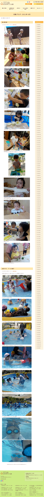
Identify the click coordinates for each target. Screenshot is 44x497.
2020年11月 (39, 159)
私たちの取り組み (25, 9)
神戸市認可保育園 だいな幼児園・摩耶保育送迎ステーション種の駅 (36, 486)
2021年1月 (38, 155)
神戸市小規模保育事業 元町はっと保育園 (35, 488)
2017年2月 (38, 244)
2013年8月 (38, 326)
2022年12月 (39, 110)
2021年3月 (38, 152)
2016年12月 (39, 248)
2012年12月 (39, 342)
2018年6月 (38, 212)
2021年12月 (39, 134)
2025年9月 (38, 46)
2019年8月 (38, 185)
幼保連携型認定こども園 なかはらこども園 (21, 485)
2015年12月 (39, 271)
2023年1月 (38, 108)
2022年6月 (38, 122)
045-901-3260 (4, 478)
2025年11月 (39, 42)
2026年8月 (38, 24)
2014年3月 (38, 312)
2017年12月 (39, 224)
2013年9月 (38, 324)
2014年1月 (38, 316)
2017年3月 (38, 242)
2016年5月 (38, 261)
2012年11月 (39, 344)
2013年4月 (38, 334)
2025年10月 (39, 44)
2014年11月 (39, 297)
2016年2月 (38, 267)
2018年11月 (39, 202)
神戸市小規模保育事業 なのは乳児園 (20, 488)
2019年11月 (39, 179)
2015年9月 (38, 277)
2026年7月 (38, 26)
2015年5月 (38, 285)
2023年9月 (38, 93)
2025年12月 (39, 40)
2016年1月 (38, 269)
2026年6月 (38, 28)
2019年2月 (38, 197)
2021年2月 (38, 153)
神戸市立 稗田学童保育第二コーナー (20, 493)
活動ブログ (32, 8)
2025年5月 (38, 54)
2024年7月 (38, 73)
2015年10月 (39, 275)
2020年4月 (38, 169)
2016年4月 (38, 263)
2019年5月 (38, 191)
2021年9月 (38, 140)
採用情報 (29, 4)
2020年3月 (38, 171)
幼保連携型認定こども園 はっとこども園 (6, 485)
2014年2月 (38, 314)
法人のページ (39, 8)
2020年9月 (38, 163)
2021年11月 (39, 136)
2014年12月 (39, 295)
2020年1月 (38, 175)
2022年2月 (38, 130)
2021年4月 (38, 150)
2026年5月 (38, 30)
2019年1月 (38, 199)
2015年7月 (38, 281)
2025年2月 (38, 59)
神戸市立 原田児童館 (18, 492)
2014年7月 (38, 304)
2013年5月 (38, 332)
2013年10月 (39, 322)
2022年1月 (38, 132)
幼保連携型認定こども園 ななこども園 (6, 487)
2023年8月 (38, 95)
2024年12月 (39, 63)
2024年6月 (38, 75)
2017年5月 (38, 238)
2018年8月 (38, 208)
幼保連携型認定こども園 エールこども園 (20, 487)
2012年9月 (38, 347)
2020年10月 (39, 161)
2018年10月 (39, 204)
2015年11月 (39, 273)
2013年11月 (39, 320)
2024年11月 (39, 65)
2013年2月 (38, 338)
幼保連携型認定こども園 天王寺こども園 (35, 487)
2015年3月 (38, 289)
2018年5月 (38, 214)
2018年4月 (38, 216)
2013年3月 (38, 336)
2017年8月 (38, 232)
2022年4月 (38, 126)
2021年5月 (38, 148)
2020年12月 (39, 157)
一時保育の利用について (11, 9)
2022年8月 (38, 118)
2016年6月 (38, 259)
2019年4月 (38, 193)
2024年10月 (39, 67)
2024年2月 (38, 83)
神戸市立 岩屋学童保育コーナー (33, 491)
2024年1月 (38, 85)
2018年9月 (38, 206)
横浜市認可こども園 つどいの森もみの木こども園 (36, 493)
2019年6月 (38, 189)
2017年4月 (38, 240)
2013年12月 (39, 318)
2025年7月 (38, 50)
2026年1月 (38, 38)
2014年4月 (38, 310)
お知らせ (18, 8)
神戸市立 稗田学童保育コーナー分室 (6, 493)
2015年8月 (38, 279)
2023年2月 (38, 106)
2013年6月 (38, 330)
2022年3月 (38, 128)
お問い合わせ (39, 3)
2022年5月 (38, 124)
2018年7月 (38, 210)
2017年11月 (39, 226)
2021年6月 (38, 146)
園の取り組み (14, 24)
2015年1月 (38, 293)
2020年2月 (38, 173)
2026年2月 (38, 36)
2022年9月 (38, 116)
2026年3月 (38, 34)
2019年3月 (38, 195)
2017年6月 (38, 236)
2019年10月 (39, 181)
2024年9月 (38, 69)
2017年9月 (38, 230)
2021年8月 (38, 142)
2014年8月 (38, 302)
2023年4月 (38, 103)
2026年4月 (38, 32)
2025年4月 (38, 56)
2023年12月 (39, 87)
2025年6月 (38, 52)
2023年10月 (39, 91)
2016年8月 (38, 255)
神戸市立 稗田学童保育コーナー (33, 492)
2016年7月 (38, 257)
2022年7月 (38, 120)
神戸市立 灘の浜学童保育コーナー (6, 492)
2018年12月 (39, 201)
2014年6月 (38, 306)
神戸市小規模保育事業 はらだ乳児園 (6, 488)
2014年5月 (38, 308)
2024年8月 (38, 71)
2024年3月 (38, 81)
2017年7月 (38, 234)
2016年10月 (39, 251)
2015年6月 (38, 283)
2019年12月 (39, 177)
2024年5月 (38, 77)
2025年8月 (38, 48)
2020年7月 (38, 167)
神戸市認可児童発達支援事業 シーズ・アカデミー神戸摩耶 (22, 490)
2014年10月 (39, 299)
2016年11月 (39, 250)
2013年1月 (38, 340)
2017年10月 (39, 228)
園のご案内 (4, 8)
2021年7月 (38, 144)
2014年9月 (38, 300)
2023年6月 (38, 99)
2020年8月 (38, 165)
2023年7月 (38, 97)
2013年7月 (38, 328)
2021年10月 (39, 138)
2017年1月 (38, 246)
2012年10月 (39, 346)
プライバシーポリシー (29, 479)
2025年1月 (38, 61)
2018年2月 (38, 220)
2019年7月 (38, 187)
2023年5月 (38, 101)
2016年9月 (38, 253)
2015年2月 (38, 291)
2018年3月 (38, 218)
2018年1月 (38, 222)
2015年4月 (38, 287)
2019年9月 (38, 183)
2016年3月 (38, 265)
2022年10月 (39, 114)
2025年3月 (38, 57)
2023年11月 (39, 89)
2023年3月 (38, 105)
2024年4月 (38, 79)
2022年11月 (39, 112)
